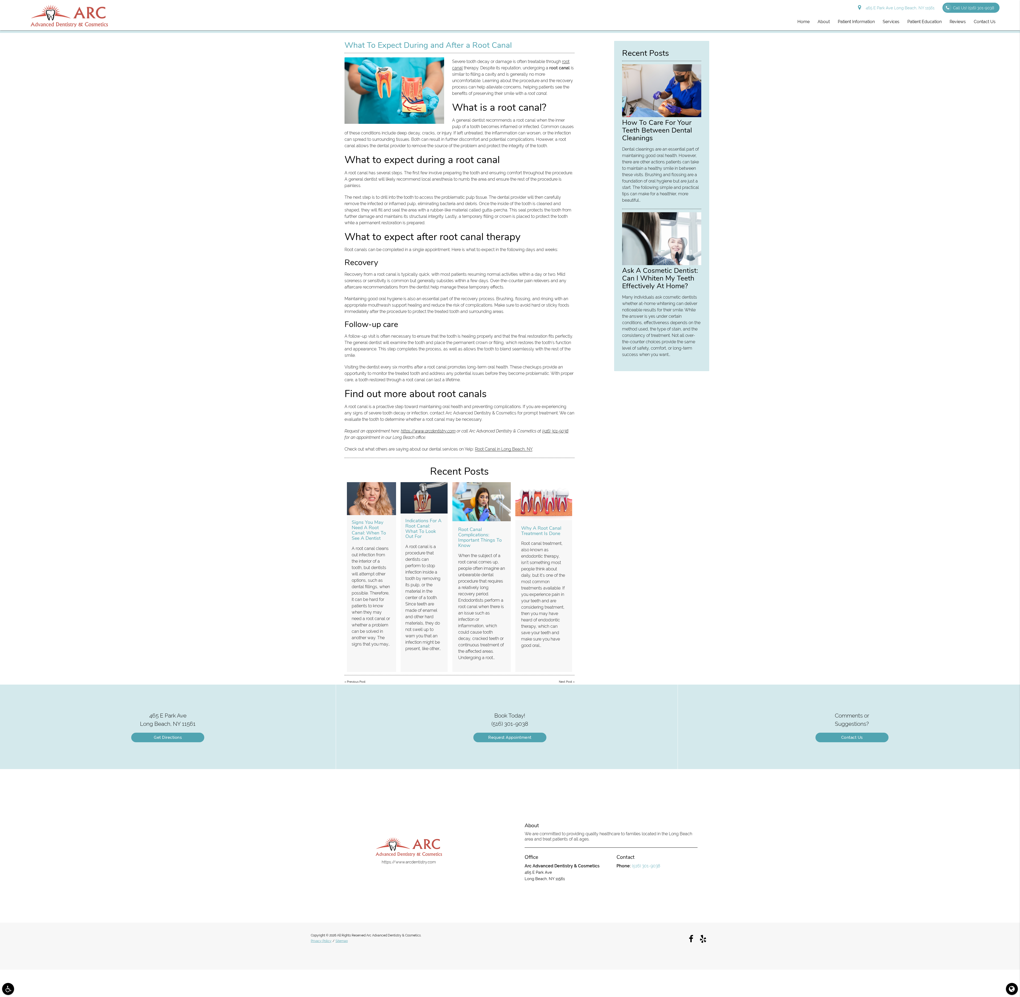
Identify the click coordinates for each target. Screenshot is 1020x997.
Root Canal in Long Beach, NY (503, 449)
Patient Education (924, 21)
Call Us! (973, 8)
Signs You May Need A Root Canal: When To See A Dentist (369, 530)
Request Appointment (510, 737)
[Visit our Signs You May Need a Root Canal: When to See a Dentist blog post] (371, 498)
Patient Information (856, 21)
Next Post (565, 682)
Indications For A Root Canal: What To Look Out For (423, 528)
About (824, 21)
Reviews (958, 21)
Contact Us (985, 21)
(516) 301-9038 (555, 431)
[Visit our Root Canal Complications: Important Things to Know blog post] (481, 501)
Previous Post (356, 682)
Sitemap (341, 941)
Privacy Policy (321, 941)
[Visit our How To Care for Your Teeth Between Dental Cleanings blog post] (661, 115)
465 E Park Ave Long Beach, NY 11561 (899, 8)
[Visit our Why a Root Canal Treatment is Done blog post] (543, 501)
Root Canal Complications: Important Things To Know (480, 537)
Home (803, 21)
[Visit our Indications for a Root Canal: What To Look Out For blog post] (424, 498)
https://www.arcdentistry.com (428, 431)
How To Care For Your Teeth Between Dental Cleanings (657, 130)
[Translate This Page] (1012, 989)
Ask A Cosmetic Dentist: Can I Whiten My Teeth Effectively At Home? (660, 278)
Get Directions (168, 737)
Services (891, 21)
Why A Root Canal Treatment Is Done (541, 531)
